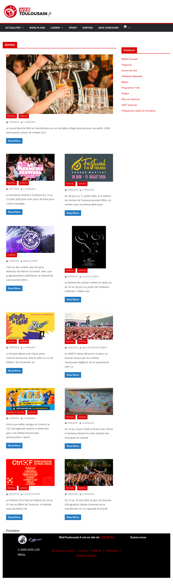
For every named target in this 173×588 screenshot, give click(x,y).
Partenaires (112, 550)
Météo (124, 82)
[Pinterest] (142, 570)
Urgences (126, 64)
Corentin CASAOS (90, 276)
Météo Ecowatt (129, 59)
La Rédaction (29, 122)
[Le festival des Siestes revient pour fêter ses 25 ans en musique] (89, 247)
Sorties (87, 27)
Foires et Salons (15, 412)
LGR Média (107, 537)
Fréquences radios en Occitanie (138, 110)
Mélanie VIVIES (30, 261)
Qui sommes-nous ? (63, 550)
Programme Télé (130, 87)
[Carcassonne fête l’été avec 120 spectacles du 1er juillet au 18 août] (30, 239)
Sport (73, 27)
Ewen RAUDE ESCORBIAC (94, 347)
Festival (11, 116)
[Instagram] (147, 550)
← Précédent (11, 530)
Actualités (12, 27)
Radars (125, 93)
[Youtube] (137, 560)
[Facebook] (137, 550)
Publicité (96, 550)
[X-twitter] (147, 560)
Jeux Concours (108, 27)
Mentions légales (86, 555)
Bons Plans (37, 27)
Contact (83, 550)
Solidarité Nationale (131, 76)
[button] (22, 27)
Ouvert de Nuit (129, 70)
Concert (11, 255)
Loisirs (55, 27)
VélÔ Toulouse (129, 105)
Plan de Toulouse (130, 99)
